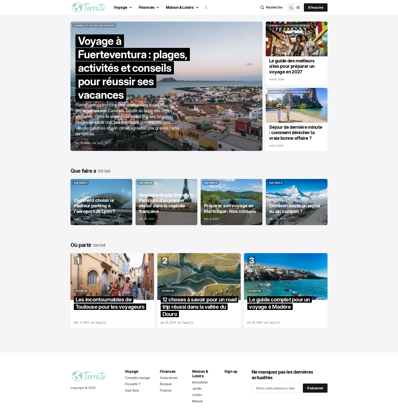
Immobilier (200, 382)
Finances (146, 7)
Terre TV (102, 142)
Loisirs (197, 395)
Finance (166, 390)
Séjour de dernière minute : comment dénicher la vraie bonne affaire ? (295, 132)
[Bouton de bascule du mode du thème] (294, 7)
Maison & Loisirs (180, 7)
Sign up (230, 371)
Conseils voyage (137, 378)
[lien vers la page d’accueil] (88, 7)
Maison (197, 401)
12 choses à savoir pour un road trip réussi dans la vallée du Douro (199, 306)
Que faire (132, 390)
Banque (165, 384)
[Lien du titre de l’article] (166, 86)
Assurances (168, 378)
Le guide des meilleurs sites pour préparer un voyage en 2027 (291, 66)
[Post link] (101, 202)
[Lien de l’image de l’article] (297, 39)
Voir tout (104, 171)
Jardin (196, 388)
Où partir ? (132, 384)
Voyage (120, 7)
